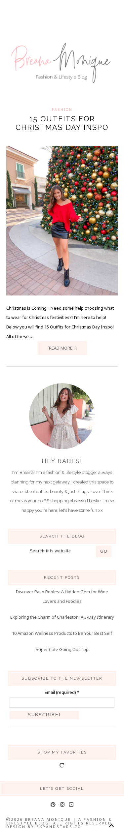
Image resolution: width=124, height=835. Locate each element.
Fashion (62, 109)
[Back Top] (111, 825)
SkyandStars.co (59, 826)
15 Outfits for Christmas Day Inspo (62, 123)
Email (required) (62, 692)
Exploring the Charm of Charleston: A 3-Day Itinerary (62, 617)
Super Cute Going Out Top (62, 649)
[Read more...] (62, 348)
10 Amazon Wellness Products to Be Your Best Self (62, 633)
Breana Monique (62, 63)
